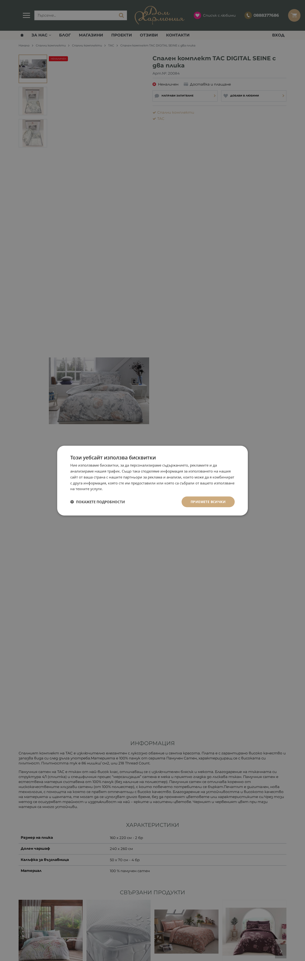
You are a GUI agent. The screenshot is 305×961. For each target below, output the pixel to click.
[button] (97, 501)
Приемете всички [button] (208, 501)
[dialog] (152, 480)
